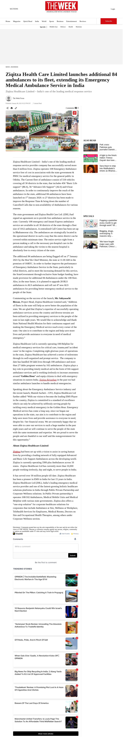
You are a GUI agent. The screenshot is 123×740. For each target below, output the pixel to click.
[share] (7, 108)
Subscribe (108, 21)
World (44, 21)
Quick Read (27, 21)
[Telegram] (71, 15)
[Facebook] (51, 15)
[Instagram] (59, 15)
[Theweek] (61, 5)
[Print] (11, 108)
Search (98, 21)
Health (71, 27)
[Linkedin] (67, 15)
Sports (51, 21)
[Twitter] (55, 15)
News (8, 67)
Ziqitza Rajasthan (48, 379)
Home (8, 21)
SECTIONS (14, 9)
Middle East (54, 27)
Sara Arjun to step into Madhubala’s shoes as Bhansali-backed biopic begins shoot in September (108, 172)
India (37, 21)
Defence (63, 27)
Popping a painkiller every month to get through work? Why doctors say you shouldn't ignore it (108, 225)
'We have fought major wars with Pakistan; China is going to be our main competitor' (108, 246)
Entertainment (71, 21)
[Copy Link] (16, 108)
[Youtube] (63, 15)
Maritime (79, 27)
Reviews (83, 21)
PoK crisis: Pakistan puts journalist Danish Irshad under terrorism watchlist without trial (108, 151)
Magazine (16, 21)
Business (60, 21)
